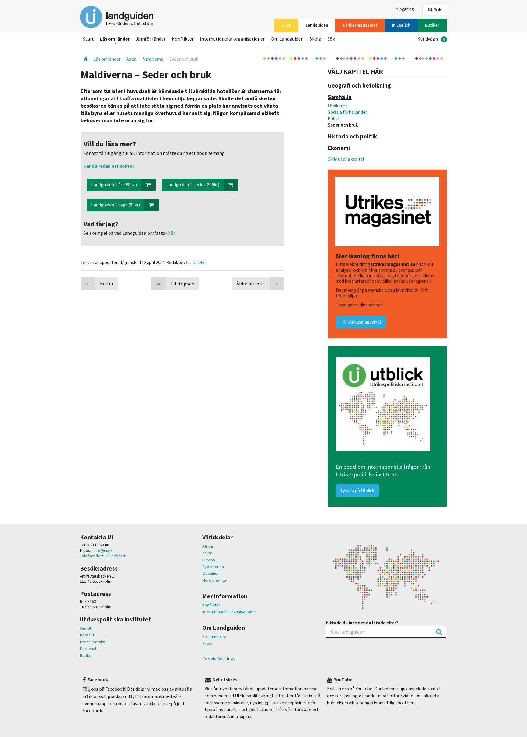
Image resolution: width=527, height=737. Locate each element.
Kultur (334, 118)
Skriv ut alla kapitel (346, 159)
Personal (88, 648)
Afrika (207, 546)
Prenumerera (214, 636)
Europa (208, 560)
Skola (207, 643)
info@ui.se (103, 550)
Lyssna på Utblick (357, 490)
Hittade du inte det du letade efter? (362, 622)
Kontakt (87, 635)
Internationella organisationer (229, 611)
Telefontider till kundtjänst (102, 556)
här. (171, 233)
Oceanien (211, 573)
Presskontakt (92, 642)
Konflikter (211, 605)
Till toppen (182, 284)
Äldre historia (251, 284)
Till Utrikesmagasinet (361, 322)
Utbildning (338, 106)
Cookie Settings (218, 659)
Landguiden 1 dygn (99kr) (115, 205)
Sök (437, 9)
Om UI (85, 628)
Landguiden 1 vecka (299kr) (192, 185)
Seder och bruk (343, 125)
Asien (207, 553)
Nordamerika (214, 580)
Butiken (87, 655)
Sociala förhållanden (348, 112)
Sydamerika (213, 566)
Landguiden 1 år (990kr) (114, 185)
